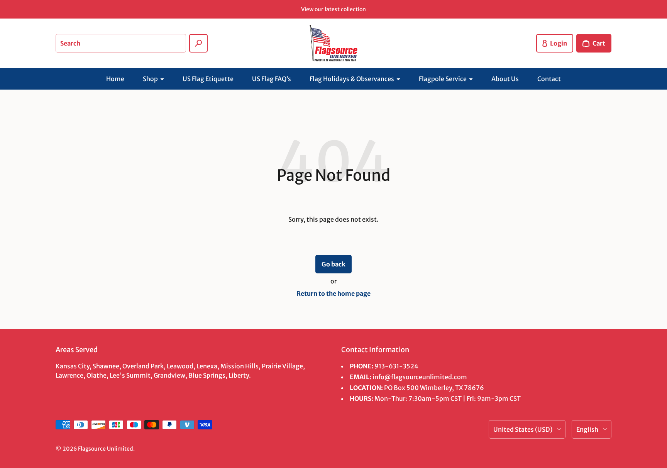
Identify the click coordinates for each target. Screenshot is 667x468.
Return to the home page (333, 293)
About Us (505, 79)
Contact (549, 79)
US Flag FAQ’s (271, 79)
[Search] (198, 43)
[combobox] (121, 43)
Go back (333, 264)
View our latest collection (333, 9)
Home (115, 79)
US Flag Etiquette (208, 79)
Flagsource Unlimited (105, 448)
